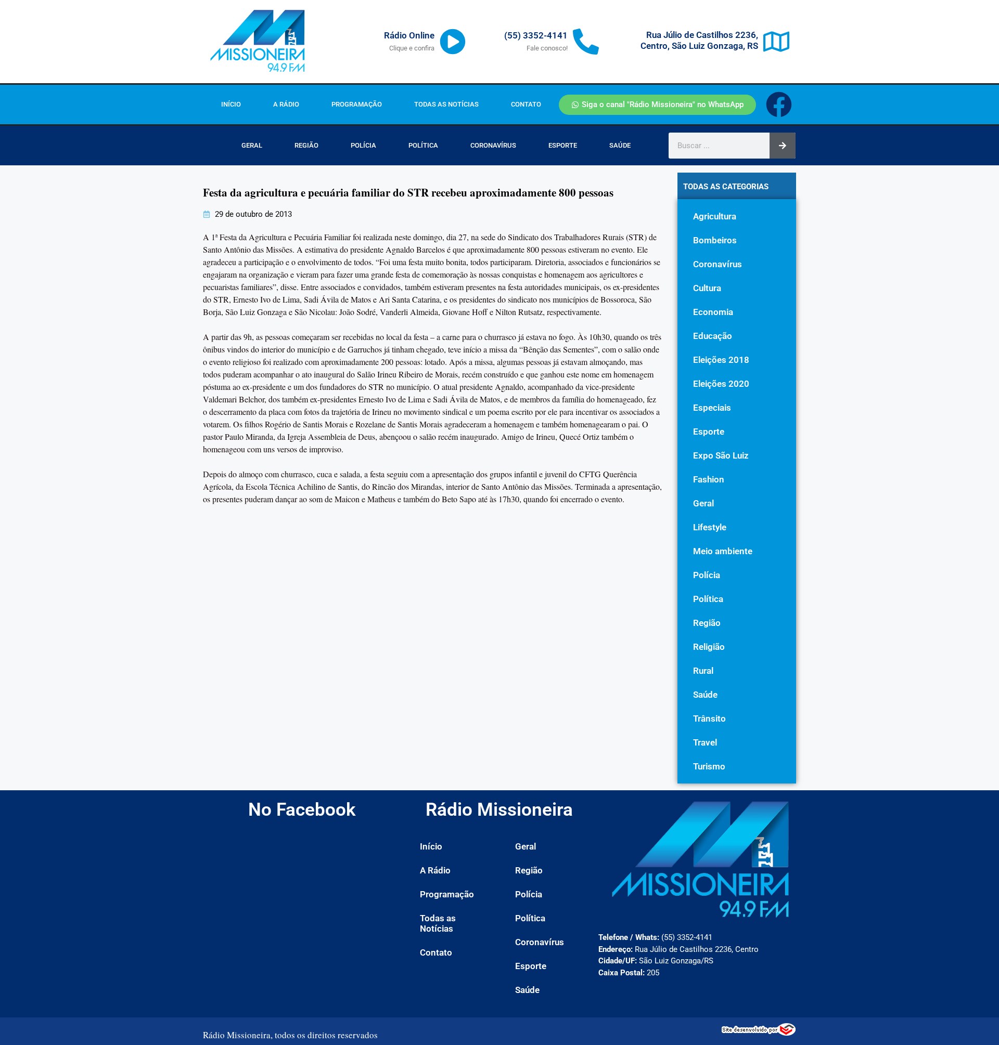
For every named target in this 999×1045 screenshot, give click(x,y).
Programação (356, 104)
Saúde (620, 145)
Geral (251, 145)
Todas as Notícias (446, 104)
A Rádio (286, 104)
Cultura (707, 288)
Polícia (363, 145)
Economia (713, 312)
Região (306, 145)
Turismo (709, 766)
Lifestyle (709, 527)
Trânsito (709, 718)
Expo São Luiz (721, 455)
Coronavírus (493, 145)
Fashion (708, 479)
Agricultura (714, 216)
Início (231, 104)
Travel (705, 742)
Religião (709, 647)
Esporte (562, 145)
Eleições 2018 (721, 360)
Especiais (712, 407)
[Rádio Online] (453, 42)
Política (423, 145)
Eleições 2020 (721, 383)
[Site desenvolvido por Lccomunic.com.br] (759, 1032)
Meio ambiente (722, 551)
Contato (526, 104)
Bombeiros (715, 240)
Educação (712, 336)
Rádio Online (409, 35)
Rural (703, 670)
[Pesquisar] (783, 146)
